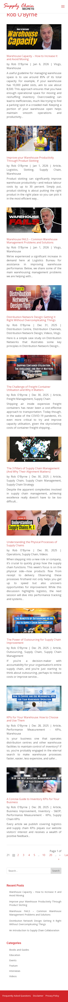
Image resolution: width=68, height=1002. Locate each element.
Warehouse (14, 68)
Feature (13, 965)
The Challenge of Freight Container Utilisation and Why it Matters (29, 388)
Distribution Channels (47, 329)
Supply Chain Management (43, 480)
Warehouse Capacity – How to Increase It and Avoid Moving (32, 57)
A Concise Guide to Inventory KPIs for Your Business (33, 800)
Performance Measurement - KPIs (34, 729)
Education (14, 955)
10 (43, 855)
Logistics (12, 170)
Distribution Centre (19, 329)
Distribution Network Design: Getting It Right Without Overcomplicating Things (31, 318)
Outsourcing (14, 652)
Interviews (14, 971)
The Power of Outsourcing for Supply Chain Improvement (34, 641)
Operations (14, 554)
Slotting (29, 170)
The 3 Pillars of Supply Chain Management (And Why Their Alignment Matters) (33, 469)
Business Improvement (21, 811)
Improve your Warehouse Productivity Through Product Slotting (30, 159)
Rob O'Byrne (19, 64)
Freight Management (20, 399)
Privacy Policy (52, 995)
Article (57, 166)
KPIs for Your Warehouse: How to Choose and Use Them (32, 719)
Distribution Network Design (25, 333)
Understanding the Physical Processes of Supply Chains (32, 543)
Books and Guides (19, 949)
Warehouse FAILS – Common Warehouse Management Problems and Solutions (32, 240)
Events (13, 960)
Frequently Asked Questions (16, 995)
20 (50, 855)
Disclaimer (38, 995)
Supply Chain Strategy (20, 484)
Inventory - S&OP (49, 811)
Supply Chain (50, 170)
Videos (48, 333)
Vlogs (57, 64)
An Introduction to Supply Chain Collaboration (34, 930)
